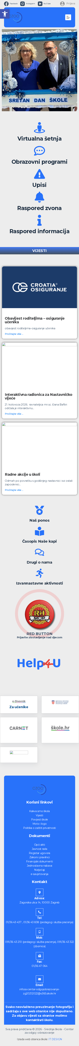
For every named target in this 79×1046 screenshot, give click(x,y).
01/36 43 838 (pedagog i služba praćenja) (48, 922)
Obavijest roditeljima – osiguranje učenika (35, 320)
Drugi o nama (39, 562)
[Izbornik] (68, 17)
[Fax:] (39, 956)
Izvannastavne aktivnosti (39, 583)
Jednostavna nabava (39, 865)
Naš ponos (39, 520)
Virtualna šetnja (39, 138)
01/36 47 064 (39, 966)
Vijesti (39, 815)
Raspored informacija (39, 231)
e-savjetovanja (39, 874)
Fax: (39, 961)
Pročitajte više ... (14, 334)
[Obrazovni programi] (39, 150)
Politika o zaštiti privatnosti (39, 828)
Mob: (39, 937)
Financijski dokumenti (39, 861)
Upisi (39, 185)
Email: (39, 985)
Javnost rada (39, 849)
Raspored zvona (39, 208)
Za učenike (18, 707)
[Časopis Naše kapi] (39, 531)
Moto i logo (40, 823)
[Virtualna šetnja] (39, 127)
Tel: (39, 918)
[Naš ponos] (39, 510)
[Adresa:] (39, 892)
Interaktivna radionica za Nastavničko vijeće (38, 396)
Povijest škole (39, 819)
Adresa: (39, 898)
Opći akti (39, 844)
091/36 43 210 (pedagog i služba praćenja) (30, 942)
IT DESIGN (55, 1039)
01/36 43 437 (13, 922)
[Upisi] (39, 173)
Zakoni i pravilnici (39, 857)
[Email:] (39, 979)
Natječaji (39, 870)
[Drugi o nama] (39, 552)
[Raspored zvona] (39, 197)
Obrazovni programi (39, 161)
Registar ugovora (39, 853)
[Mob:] (39, 932)
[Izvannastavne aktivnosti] (39, 573)
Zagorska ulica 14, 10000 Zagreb (39, 902)
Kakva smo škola (39, 811)
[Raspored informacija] (39, 220)
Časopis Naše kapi (39, 541)
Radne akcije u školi (22, 474)
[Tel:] (39, 912)
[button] (5, 14)
